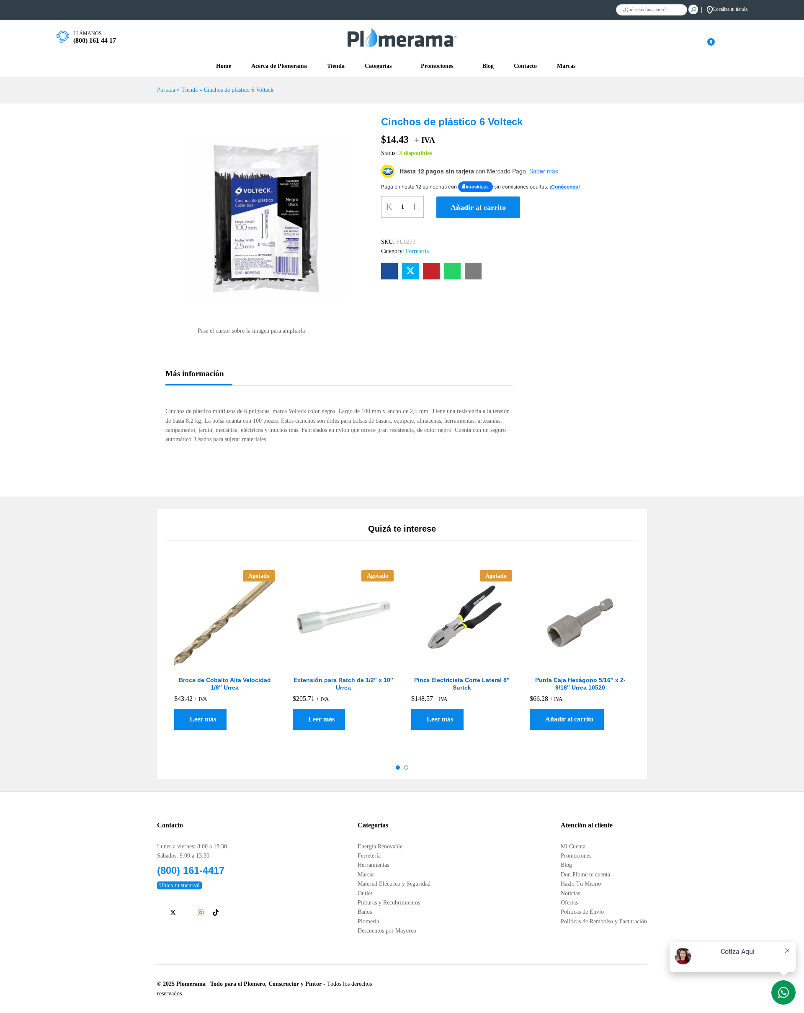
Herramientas (373, 865)
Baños (365, 912)
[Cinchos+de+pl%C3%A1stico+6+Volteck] (410, 271)
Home (223, 66)
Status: (389, 153)
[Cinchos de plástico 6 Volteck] (389, 271)
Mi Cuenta (573, 846)
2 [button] (406, 767)
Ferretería (417, 251)
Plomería (368, 921)
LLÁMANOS (87, 33)
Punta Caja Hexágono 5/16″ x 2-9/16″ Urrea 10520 (580, 684)
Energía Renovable (380, 846)
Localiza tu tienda (730, 9)
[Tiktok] (215, 912)
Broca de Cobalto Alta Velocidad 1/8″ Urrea (225, 684)
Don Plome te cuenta (585, 874)
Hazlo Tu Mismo (581, 884)
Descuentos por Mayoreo (387, 931)
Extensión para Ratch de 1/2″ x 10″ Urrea (343, 684)
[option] (224, 661)
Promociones (576, 856)
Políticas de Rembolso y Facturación (604, 921)
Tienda (336, 66)
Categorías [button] (378, 66)
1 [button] (398, 767)
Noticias (570, 893)
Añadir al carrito (478, 207)
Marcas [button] (566, 66)
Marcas (366, 874)
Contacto (525, 66)
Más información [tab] (194, 373)
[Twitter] (173, 913)
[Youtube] (186, 913)
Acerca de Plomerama (279, 66)
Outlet (365, 893)
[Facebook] (159, 913)
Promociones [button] (437, 66)
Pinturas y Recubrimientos (389, 902)
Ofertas (569, 902)
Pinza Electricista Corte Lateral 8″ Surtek (462, 684)
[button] (567, 719)
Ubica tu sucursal (179, 885)
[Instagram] (200, 912)
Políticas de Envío (582, 912)
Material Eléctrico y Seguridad (394, 884)
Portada (166, 90)
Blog (488, 66)
